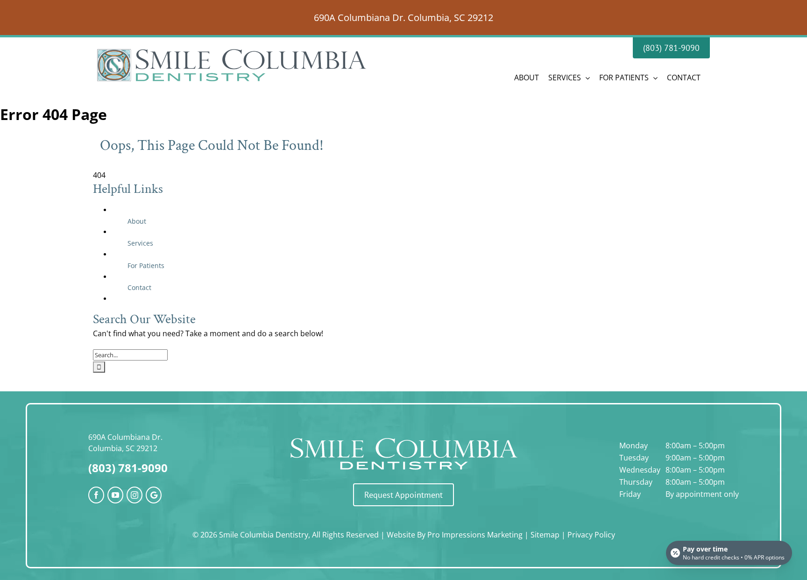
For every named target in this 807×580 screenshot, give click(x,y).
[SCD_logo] (403, 436)
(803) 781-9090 (128, 467)
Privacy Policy (591, 535)
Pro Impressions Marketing (475, 535)
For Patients (145, 265)
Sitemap (545, 535)
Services (140, 243)
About (136, 221)
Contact (139, 287)
